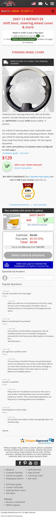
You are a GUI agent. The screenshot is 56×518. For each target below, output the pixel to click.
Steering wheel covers (16, 490)
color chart (15, 366)
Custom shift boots (14, 487)
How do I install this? (10, 382)
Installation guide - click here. (15, 153)
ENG (34, 4)
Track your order (35, 476)
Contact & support (14, 476)
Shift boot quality (14, 484)
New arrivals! (34, 473)
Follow (4, 296)
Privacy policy (17, 516)
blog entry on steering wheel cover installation (26, 399)
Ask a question (40, 204)
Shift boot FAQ (34, 470)
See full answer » (14, 341)
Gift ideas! (10, 493)
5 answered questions (19, 204)
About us (10, 470)
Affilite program (13, 505)
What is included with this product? (16, 321)
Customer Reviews (14, 473)
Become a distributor (15, 502)
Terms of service (6, 516)
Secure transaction (23, 168)
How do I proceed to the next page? (16, 293)
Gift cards (32, 479)
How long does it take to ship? (14, 410)
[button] (9, 314)
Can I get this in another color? (14, 352)
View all (5, 431)
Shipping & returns (14, 479)
